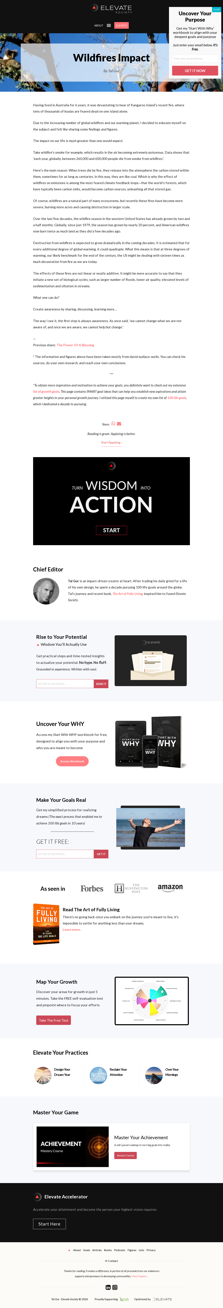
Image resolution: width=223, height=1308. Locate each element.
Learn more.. (72, 929)
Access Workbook (72, 761)
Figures (132, 1250)
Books (108, 1250)
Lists (141, 1250)
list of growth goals (46, 391)
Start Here (49, 1223)
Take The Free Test (53, 1020)
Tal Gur (73, 581)
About (98, 25)
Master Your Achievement (141, 1137)
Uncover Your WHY (60, 723)
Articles (97, 1250)
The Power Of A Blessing (75, 345)
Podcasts (119, 1250)
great (105, 434)
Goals (86, 1250)
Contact (113, 1260)
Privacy (151, 1250)
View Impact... (140, 1276)
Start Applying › (111, 442)
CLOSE (216, 9)
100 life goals (176, 398)
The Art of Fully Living (128, 594)
